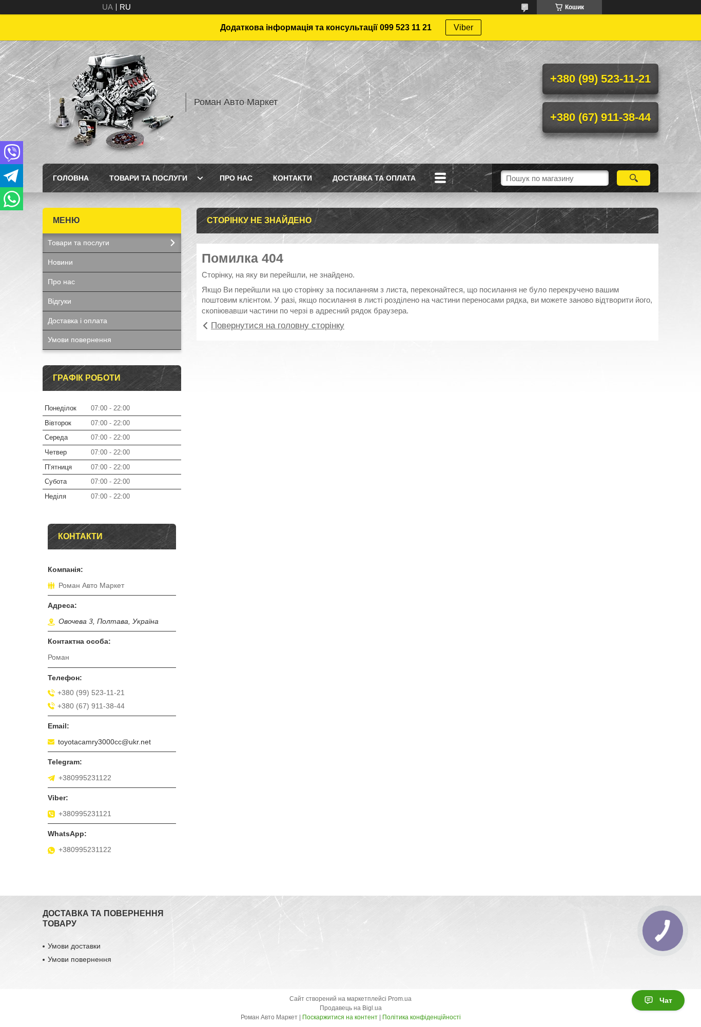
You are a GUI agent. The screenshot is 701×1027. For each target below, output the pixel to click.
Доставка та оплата (374, 178)
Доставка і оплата (77, 321)
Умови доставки (74, 946)
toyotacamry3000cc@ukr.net (104, 742)
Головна (71, 178)
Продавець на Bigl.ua (351, 1008)
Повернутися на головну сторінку (277, 325)
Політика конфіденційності (421, 1017)
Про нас (236, 178)
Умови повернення (79, 339)
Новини (60, 262)
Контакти (292, 178)
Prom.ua (400, 998)
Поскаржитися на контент (340, 1017)
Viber (463, 27)
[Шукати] (633, 178)
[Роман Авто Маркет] (109, 102)
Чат (665, 1000)
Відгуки (59, 301)
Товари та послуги (148, 178)
